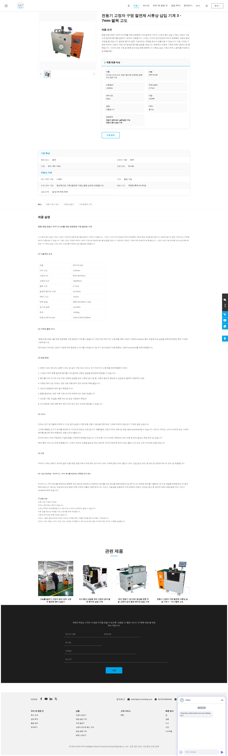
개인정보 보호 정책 (151, 746)
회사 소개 (34, 715)
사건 (167, 727)
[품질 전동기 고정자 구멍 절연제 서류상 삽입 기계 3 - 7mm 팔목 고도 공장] (172, 578)
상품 (167, 719)
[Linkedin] (50, 699)
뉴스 (198, 6)
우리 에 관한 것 (160, 6)
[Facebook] (41, 699)
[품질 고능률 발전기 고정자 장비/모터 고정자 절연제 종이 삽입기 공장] (55, 578)
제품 (135, 6)
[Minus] (222, 700)
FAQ (122, 715)
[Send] (222, 752)
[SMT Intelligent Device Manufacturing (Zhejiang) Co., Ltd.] (17, 5)
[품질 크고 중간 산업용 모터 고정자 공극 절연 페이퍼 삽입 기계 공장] (94, 578)
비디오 (146, 6)
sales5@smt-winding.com (141, 699)
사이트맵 (169, 731)
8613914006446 (165, 699)
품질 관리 (34, 723)
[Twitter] (55, 699)
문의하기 (188, 6)
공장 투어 (175, 6)
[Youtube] (46, 699)
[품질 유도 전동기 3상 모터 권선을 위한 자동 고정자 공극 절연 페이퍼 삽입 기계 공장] (133, 578)
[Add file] (181, 752)
